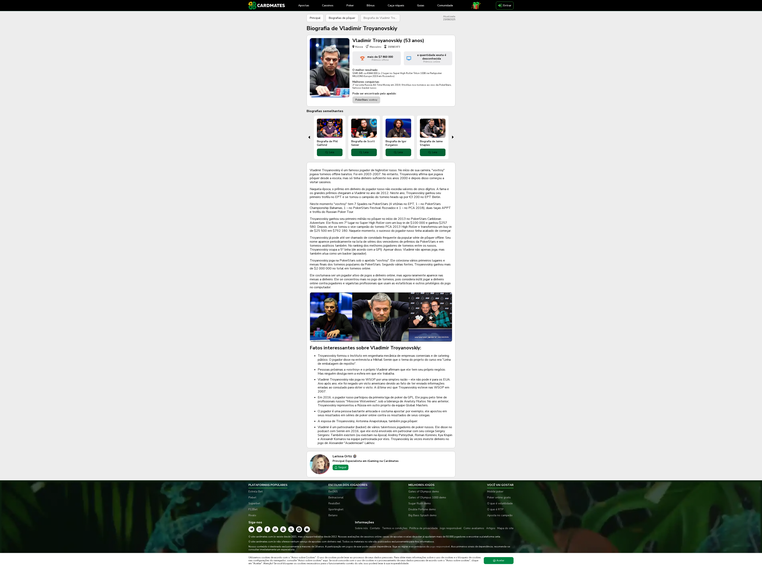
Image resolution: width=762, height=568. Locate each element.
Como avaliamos (474, 528)
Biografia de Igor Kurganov (396, 143)
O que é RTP (495, 509)
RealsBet (334, 503)
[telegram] (251, 529)
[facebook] (267, 529)
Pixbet (252, 497)
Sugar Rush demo (419, 503)
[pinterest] (299, 529)
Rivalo (252, 515)
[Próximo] (452, 137)
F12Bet (252, 509)
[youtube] (283, 529)
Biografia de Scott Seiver (363, 143)
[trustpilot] (307, 529)
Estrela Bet (255, 491)
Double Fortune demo (422, 509)
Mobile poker (495, 491)
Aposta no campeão (500, 515)
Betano (333, 515)
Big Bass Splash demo (422, 515)
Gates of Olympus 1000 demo (427, 497)
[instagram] (259, 529)
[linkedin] (275, 529)
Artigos (490, 528)
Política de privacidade (423, 528)
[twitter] (291, 529)
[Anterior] (309, 137)
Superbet (254, 503)
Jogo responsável (451, 528)
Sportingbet (335, 509)
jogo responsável (440, 546)
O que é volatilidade (500, 503)
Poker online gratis (499, 497)
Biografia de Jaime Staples (431, 143)
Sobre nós (361, 528)
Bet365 (333, 491)
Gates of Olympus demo (423, 491)
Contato (375, 528)
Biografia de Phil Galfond (327, 143)
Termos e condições (394, 528)
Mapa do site (505, 528)
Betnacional (335, 497)
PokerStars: (361, 99)
